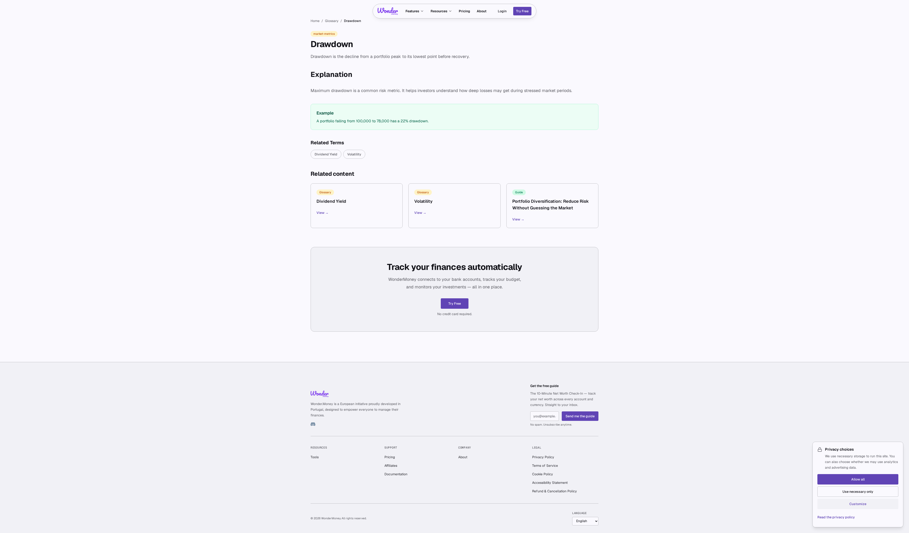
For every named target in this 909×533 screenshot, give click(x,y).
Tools (315, 457)
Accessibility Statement (550, 482)
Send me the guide (580, 416)
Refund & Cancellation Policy (554, 491)
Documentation (395, 474)
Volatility (354, 154)
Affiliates (390, 465)
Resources (439, 11)
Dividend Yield (326, 154)
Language (579, 513)
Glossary (332, 21)
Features (412, 11)
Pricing (464, 11)
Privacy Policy (543, 457)
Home (315, 21)
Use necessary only (857, 491)
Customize (857, 504)
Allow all (858, 479)
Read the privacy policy (836, 517)
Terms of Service (545, 465)
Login (502, 11)
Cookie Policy (542, 474)
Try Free (522, 11)
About (481, 11)
